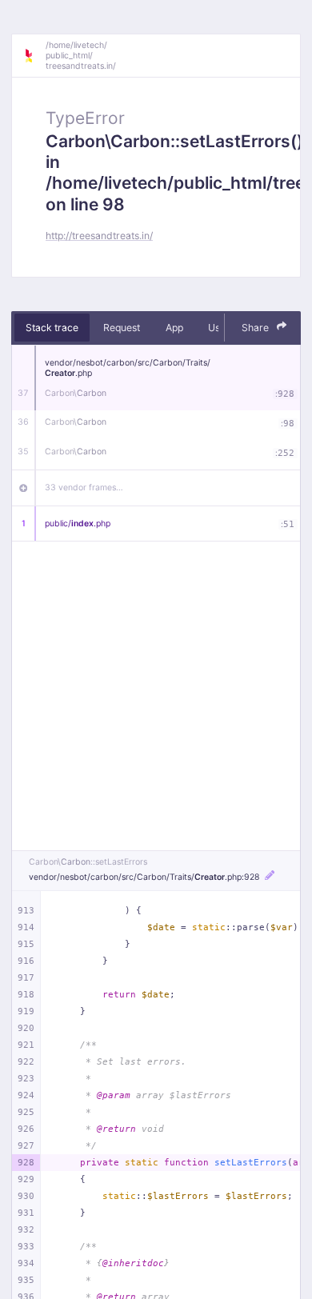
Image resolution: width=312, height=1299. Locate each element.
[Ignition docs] (34, 56)
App (174, 328)
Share (256, 328)
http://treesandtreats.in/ (99, 236)
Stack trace (52, 328)
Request (121, 328)
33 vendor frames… (84, 487)
